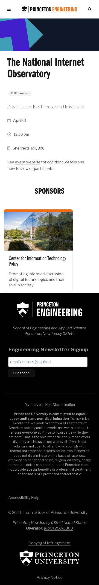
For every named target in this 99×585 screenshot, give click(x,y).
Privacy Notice (50, 577)
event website (28, 162)
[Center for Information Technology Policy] (38, 248)
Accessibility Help (23, 498)
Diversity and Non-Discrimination (49, 405)
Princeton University (49, 558)
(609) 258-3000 (58, 528)
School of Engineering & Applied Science (49, 309)
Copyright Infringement (50, 543)
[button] (10, 9)
